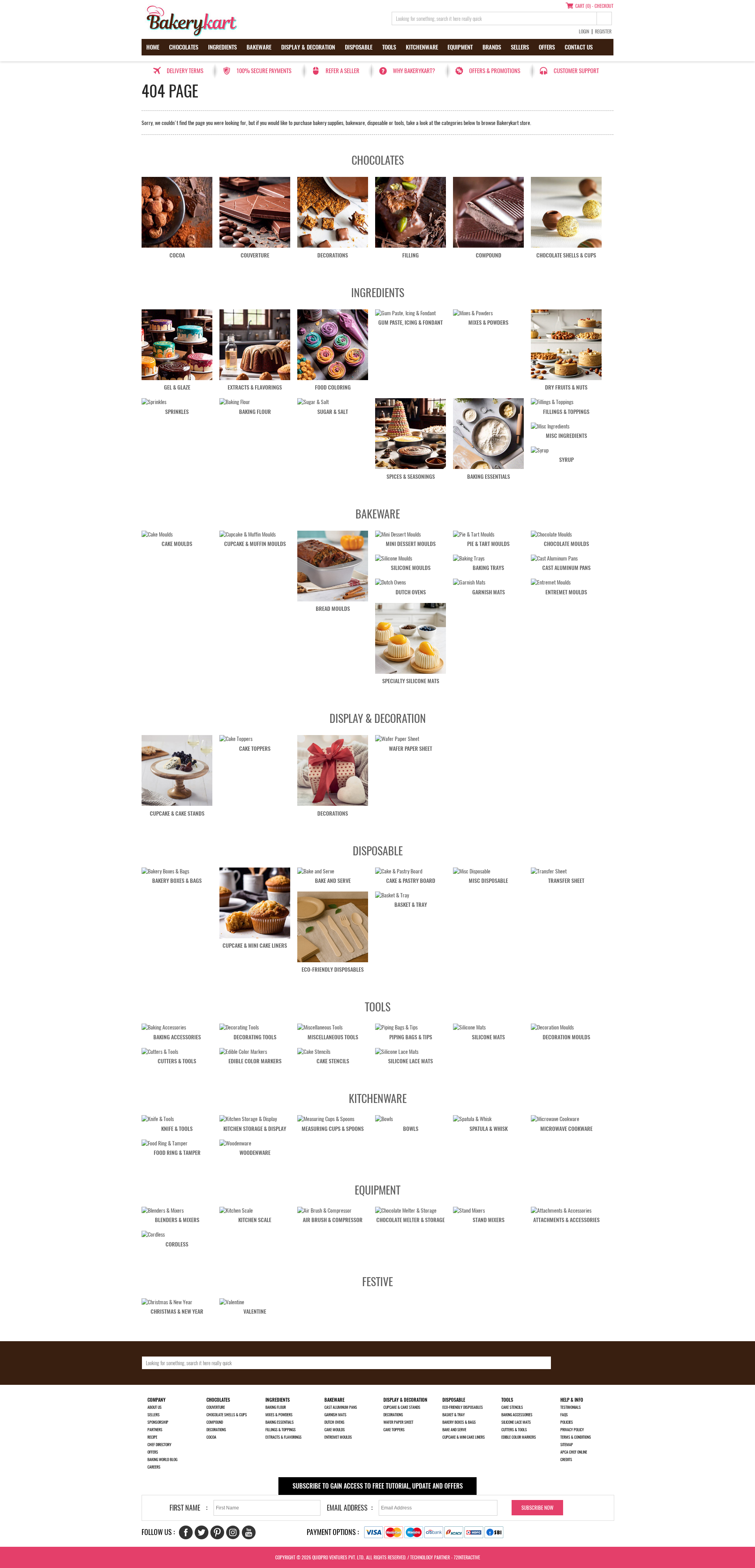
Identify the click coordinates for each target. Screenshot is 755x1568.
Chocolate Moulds (566, 544)
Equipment (460, 47)
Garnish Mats (488, 592)
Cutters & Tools (177, 1061)
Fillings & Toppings (566, 411)
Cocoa (177, 255)
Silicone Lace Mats (410, 1061)
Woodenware (255, 1152)
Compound (488, 255)
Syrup (566, 459)
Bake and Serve (333, 880)
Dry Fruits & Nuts (566, 387)
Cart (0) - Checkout (594, 6)
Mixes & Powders (488, 322)
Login (584, 31)
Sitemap (566, 1444)
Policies (566, 1422)
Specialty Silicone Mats (410, 681)
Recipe (152, 1437)
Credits (566, 1459)
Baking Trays (488, 568)
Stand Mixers (489, 1220)
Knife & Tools (177, 1128)
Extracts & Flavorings (255, 387)
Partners (154, 1429)
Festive (377, 1281)
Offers (547, 47)
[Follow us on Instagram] (233, 1532)
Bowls (410, 1128)
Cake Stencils (333, 1061)
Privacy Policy (572, 1429)
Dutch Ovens (411, 592)
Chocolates (183, 47)
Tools (389, 47)
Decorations (332, 255)
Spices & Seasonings (411, 476)
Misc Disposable (488, 880)
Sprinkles (177, 411)
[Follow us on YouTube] (249, 1532)
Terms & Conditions (575, 1437)
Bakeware (259, 47)
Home (152, 47)
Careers (153, 1467)
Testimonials (570, 1407)
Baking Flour (255, 411)
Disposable (358, 47)
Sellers (520, 47)
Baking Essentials (488, 476)
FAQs (564, 1414)
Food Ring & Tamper (177, 1152)
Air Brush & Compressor (333, 1220)
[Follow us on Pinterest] (217, 1532)
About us (154, 1407)
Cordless (177, 1244)
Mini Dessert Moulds (411, 544)
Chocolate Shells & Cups (566, 255)
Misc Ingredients (566, 435)
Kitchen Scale (254, 1220)
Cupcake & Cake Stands (177, 813)
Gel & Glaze (177, 387)
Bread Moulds (333, 608)
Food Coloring (333, 387)
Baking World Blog (162, 1459)
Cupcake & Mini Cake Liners (255, 945)
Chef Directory (159, 1444)
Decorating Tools (255, 1037)
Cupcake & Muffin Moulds (255, 544)
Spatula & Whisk (489, 1128)
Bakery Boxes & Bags (177, 880)
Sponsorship (157, 1422)
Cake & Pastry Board (410, 880)
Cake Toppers (255, 748)
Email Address (347, 1508)
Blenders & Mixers (177, 1220)
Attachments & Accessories (566, 1220)
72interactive (467, 1557)
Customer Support (576, 71)
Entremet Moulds (566, 592)
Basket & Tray (410, 904)
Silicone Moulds (411, 568)
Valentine (254, 1311)
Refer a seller (342, 71)
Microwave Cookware (566, 1128)
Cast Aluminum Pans (566, 568)
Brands (491, 47)
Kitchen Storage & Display (254, 1128)
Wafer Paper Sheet (410, 748)
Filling (410, 255)
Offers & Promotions (494, 71)
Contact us (579, 47)
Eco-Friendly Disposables (333, 969)
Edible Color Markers (255, 1061)
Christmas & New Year (177, 1311)
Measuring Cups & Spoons (333, 1128)
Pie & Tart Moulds (488, 544)
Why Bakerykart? (414, 71)
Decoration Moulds (566, 1037)
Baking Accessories (177, 1037)
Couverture (255, 255)
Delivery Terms (185, 71)
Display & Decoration (308, 47)
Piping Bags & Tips (410, 1037)
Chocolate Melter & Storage (410, 1220)
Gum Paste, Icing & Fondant (410, 322)
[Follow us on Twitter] (201, 1532)
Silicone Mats (488, 1037)
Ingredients (222, 47)
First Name (184, 1508)
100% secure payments (263, 71)
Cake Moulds (177, 544)
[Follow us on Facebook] (186, 1532)
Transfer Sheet (566, 880)
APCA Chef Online (573, 1452)
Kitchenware (422, 47)
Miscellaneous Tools (333, 1037)
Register (603, 31)
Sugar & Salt (332, 411)
